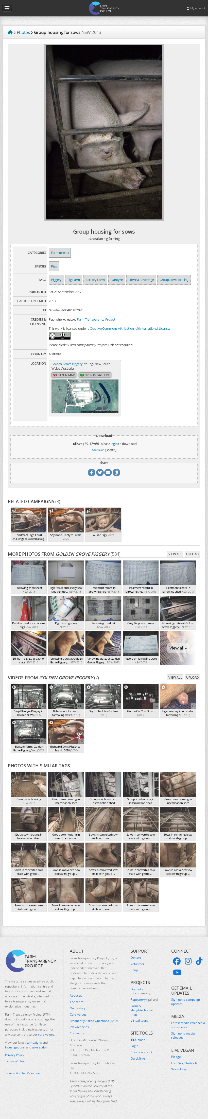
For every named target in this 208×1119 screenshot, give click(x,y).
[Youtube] (177, 972)
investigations (15, 1047)
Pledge (176, 1057)
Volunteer (137, 964)
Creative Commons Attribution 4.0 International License (129, 328)
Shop (134, 970)
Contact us (77, 1033)
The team (76, 1002)
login (114, 443)
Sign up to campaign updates (185, 1002)
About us (76, 996)
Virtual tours (139, 1021)
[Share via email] (108, 472)
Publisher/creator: (62, 319)
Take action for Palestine (22, 1073)
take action (39, 1047)
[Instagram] (188, 961)
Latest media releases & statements (188, 1025)
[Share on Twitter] (100, 472)
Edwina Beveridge (141, 279)
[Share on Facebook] (91, 472)
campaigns (34, 1042)
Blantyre (117, 279)
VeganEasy (179, 1069)
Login (134, 1046)
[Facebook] (176, 961)
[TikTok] (199, 961)
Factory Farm (95, 279)
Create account (141, 1052)
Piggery (56, 279)
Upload (192, 554)
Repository (144, 1000)
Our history (77, 1008)
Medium (98, 450)
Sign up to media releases (183, 1036)
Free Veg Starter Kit (185, 1063)
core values (46, 1034)
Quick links (138, 1059)
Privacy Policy (14, 1055)
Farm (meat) (59, 252)
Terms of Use (14, 1061)
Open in (65, 375)
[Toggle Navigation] (7, 8)
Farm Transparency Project (96, 319)
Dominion (141, 991)
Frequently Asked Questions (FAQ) (94, 1021)
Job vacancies (79, 1027)
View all (175, 554)
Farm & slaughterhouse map (142, 1010)
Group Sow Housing (174, 279)
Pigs (54, 266)
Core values (78, 1015)
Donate (136, 958)
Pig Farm (73, 279)
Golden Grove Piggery (66, 364)
